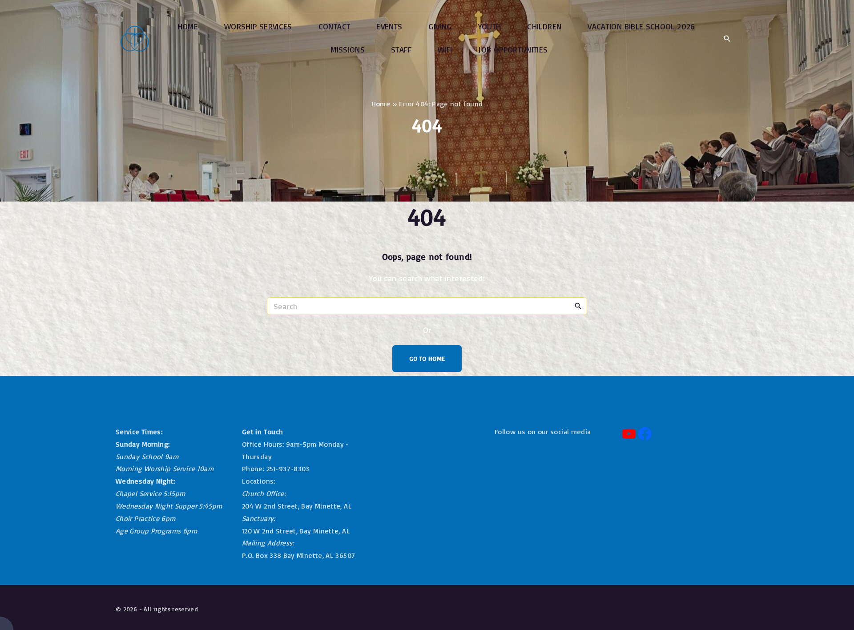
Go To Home (427, 358)
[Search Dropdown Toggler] (727, 38)
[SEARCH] (578, 305)
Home (380, 103)
